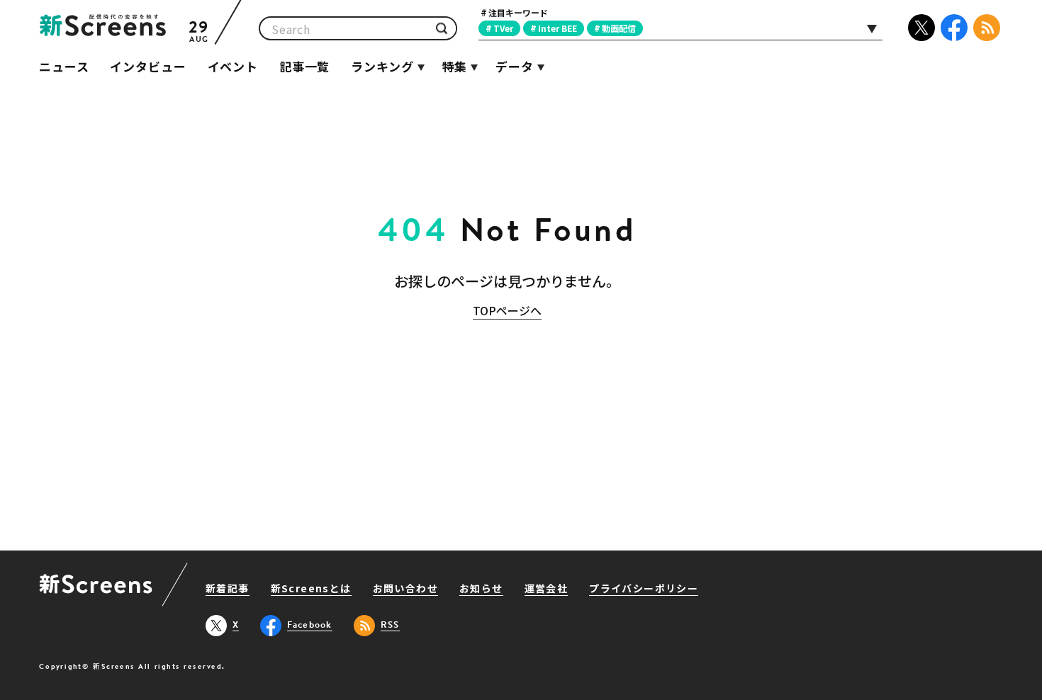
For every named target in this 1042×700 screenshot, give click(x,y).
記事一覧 (304, 66)
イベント (233, 66)
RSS (986, 27)
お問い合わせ (405, 589)
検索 (441, 28)
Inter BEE (557, 28)
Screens (95, 585)
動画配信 (619, 28)
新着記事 (228, 589)
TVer (503, 28)
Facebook (954, 27)
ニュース (64, 66)
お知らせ (481, 589)
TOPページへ (507, 310)
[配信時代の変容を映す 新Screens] (103, 28)
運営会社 (546, 589)
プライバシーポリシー (643, 589)
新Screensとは (311, 589)
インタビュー (148, 66)
